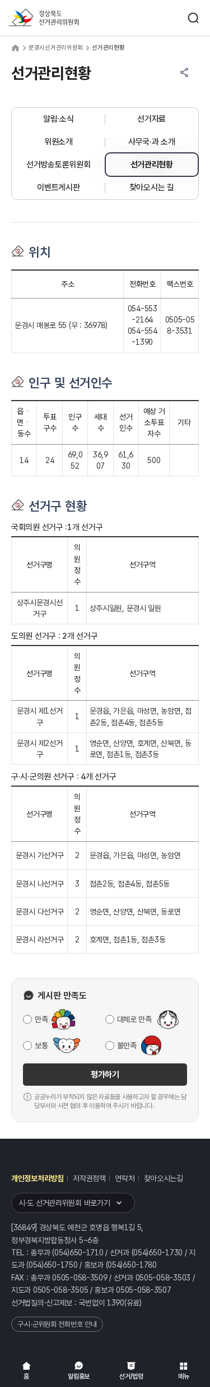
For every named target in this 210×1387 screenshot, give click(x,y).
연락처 (124, 1178)
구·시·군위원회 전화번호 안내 (57, 1324)
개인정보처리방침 (37, 1178)
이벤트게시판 (58, 187)
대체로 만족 (134, 1019)
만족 (41, 1019)
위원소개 (58, 142)
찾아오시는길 (163, 1178)
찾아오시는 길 (151, 187)
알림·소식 (58, 119)
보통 (41, 1045)
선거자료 (151, 119)
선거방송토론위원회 (58, 165)
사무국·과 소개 (151, 142)
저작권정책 (89, 1178)
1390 (115, 1302)
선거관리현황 (151, 165)
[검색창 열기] (193, 17)
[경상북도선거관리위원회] (64, 18)
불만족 (127, 1045)
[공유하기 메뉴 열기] (184, 72)
